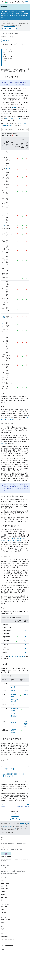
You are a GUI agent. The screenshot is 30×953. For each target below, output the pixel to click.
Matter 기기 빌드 (9, 769)
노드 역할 (3, 443)
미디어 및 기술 (4, 889)
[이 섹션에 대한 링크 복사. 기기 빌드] (10, 664)
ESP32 (12, 690)
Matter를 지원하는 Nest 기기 (16, 656)
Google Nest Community (7, 939)
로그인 (26, 1)
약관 (2, 945)
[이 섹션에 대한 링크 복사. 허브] (5, 608)
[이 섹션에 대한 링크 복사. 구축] (5, 393)
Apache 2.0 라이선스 (6, 826)
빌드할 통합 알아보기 (6, 857)
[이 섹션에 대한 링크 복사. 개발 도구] (10, 760)
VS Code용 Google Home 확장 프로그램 (13, 775)
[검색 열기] (23, 2)
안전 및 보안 (4, 886)
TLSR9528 (13, 722)
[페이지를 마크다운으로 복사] (22, 44)
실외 (2, 900)
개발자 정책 (3, 922)
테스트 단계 (15, 107)
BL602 (12, 684)
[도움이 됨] (10, 37)
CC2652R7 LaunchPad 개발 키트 (14, 731)
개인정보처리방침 (9, 945)
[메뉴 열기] (2, 2)
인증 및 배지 (4, 906)
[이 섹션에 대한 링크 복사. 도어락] (6, 407)
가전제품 (3, 891)
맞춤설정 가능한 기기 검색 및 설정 (14, 118)
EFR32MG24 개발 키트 (14, 710)
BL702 (12, 687)
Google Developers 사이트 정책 (10, 828)
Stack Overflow (5, 936)
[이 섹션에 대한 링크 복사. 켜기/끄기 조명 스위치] (16, 424)
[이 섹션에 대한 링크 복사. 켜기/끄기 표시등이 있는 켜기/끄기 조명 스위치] (27, 496)
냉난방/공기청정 (5, 883)
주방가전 (3, 894)
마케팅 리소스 (4, 909)
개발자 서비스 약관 (5, 919)
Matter (4, 7)
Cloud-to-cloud (5, 847)
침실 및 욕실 (4, 897)
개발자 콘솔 (3, 929)
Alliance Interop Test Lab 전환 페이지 (14, 15)
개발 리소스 (3, 912)
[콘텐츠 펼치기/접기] (11, 49)
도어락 (3, 225)
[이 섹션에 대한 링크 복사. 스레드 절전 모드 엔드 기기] (23, 739)
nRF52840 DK (13, 695)
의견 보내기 (6, 40)
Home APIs (4, 868)
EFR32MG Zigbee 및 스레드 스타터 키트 (14, 715)
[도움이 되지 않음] (12, 37)
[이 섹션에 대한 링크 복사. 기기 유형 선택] (11, 556)
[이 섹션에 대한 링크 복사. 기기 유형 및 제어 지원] (19, 77)
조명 (2, 880)
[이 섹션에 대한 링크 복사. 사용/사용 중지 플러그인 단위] (21, 526)
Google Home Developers (7, 33)
